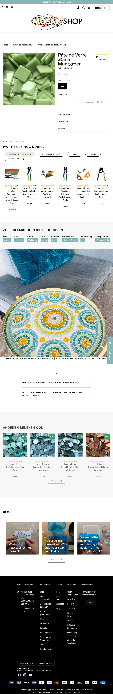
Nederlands (99, 8)
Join (91, 602)
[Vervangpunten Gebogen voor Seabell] (83, 174)
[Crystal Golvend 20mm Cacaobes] (98, 445)
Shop (42, 592)
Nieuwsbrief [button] (87, 585)
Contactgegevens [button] (25, 585)
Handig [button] (59, 585)
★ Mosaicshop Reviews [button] (110, 350)
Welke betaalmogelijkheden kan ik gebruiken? (50, 382)
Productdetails (65, 115)
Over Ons (71, 608)
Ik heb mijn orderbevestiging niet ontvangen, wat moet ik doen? (53, 394)
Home (5, 45)
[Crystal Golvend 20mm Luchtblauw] (42, 445)
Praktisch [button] (72, 585)
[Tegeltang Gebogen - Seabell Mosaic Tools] (65, 174)
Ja (83, 240)
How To (59, 592)
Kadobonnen (45, 649)
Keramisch (44, 623)
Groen (7, 240)
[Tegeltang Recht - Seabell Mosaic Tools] (29, 174)
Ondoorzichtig (103, 240)
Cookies (70, 620)
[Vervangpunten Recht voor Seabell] (47, 174)
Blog (58, 608)
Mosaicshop (24, 668)
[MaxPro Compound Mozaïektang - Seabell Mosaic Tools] (11, 174)
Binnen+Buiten (70, 240)
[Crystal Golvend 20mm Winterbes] (70, 445)
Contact (70, 604)
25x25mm (32, 240)
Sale (41, 645)
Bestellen (71, 599)
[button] (102, 54)
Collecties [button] (45, 585)
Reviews (61, 129)
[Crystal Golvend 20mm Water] (15, 445)
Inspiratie (60, 604)
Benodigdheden (46, 632)
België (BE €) (44, 663)
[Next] (104, 174)
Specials (43, 628)
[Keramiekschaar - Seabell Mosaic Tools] (101, 174)
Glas (54, 240)
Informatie (63, 122)
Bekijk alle (56, 481)
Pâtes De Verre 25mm (22, 45)
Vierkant (18, 240)
